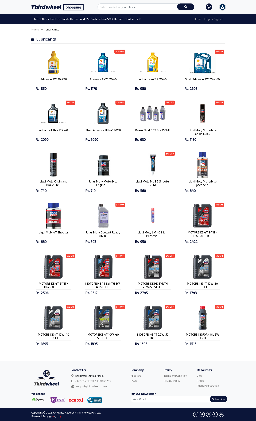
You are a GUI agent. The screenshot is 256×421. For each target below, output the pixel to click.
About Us (136, 375)
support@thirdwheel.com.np (92, 386)
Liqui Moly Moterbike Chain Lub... (202, 131)
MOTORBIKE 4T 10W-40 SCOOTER (103, 336)
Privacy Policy (172, 380)
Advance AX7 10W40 (103, 79)
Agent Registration (208, 385)
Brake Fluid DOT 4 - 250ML (152, 130)
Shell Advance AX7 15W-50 (202, 79)
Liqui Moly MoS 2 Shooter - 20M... (153, 183)
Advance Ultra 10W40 (53, 130)
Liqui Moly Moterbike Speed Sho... (202, 183)
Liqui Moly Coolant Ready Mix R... (103, 234)
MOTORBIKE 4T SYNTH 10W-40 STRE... (202, 234)
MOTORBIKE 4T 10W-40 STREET (53, 336)
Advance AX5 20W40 (153, 79)
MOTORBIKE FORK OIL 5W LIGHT (202, 336)
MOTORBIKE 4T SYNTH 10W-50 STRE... (53, 285)
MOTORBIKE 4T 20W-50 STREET (153, 336)
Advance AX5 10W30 (53, 79)
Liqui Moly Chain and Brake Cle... (53, 183)
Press (200, 380)
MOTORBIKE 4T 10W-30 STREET (202, 285)
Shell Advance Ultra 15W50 (103, 130)
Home (197, 19)
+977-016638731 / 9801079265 (93, 381)
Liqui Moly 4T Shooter (53, 232)
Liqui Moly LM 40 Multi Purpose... (153, 234)
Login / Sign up (213, 19)
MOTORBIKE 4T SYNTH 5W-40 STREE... (103, 285)
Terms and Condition (175, 375)
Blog (199, 375)
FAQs (134, 380)
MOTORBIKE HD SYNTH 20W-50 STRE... (153, 285)
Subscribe (218, 399)
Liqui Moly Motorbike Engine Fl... (103, 183)
